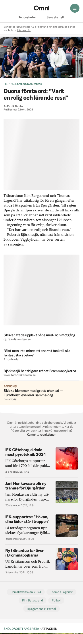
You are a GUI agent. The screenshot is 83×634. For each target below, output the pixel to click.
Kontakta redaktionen (41, 435)
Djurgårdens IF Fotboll (41, 609)
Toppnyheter (27, 17)
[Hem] (41, 8)
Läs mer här (24, 30)
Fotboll (56, 600)
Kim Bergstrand (32, 600)
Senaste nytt (55, 17)
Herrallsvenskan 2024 (23, 84)
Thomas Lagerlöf (61, 592)
